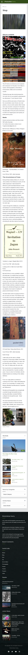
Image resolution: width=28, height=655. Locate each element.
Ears (3, 557)
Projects (4, 571)
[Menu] (2, 2)
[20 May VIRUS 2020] (6, 597)
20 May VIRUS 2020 (16, 592)
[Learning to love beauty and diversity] (6, 605)
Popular (4, 577)
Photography (5, 564)
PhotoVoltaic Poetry (14, 648)
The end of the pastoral (7, 581)
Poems (3, 566)
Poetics (4, 568)
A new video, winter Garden (18, 615)
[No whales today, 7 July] (7, 461)
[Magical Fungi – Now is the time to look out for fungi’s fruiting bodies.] (6, 624)
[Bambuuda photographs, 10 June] (7, 475)
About (3, 552)
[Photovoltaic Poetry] (10, 1)
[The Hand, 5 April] (6, 588)
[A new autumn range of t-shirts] (7, 481)
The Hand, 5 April (15, 585)
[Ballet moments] (6, 631)
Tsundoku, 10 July (16, 635)
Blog (3, 555)
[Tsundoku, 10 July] (6, 637)
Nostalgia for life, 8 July (10, 454)
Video (3, 573)
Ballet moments (15, 629)
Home (5, 6)
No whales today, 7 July (17, 459)
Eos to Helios (5, 561)
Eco (3, 559)
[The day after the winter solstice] (7, 468)
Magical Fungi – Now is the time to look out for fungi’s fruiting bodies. (18, 623)
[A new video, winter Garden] (6, 617)
